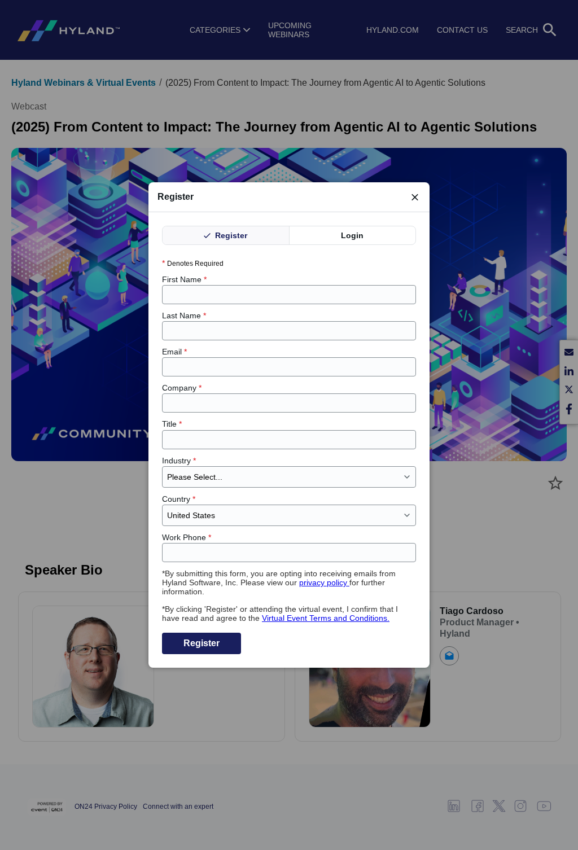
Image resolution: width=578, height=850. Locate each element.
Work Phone (186, 537)
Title (172, 423)
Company (182, 387)
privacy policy (324, 582)
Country (178, 498)
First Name (184, 279)
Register (230, 235)
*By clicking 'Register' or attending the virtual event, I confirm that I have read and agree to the (280, 613)
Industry (179, 460)
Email (174, 351)
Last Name (184, 315)
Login (352, 235)
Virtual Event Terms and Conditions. (325, 618)
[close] (415, 197)
